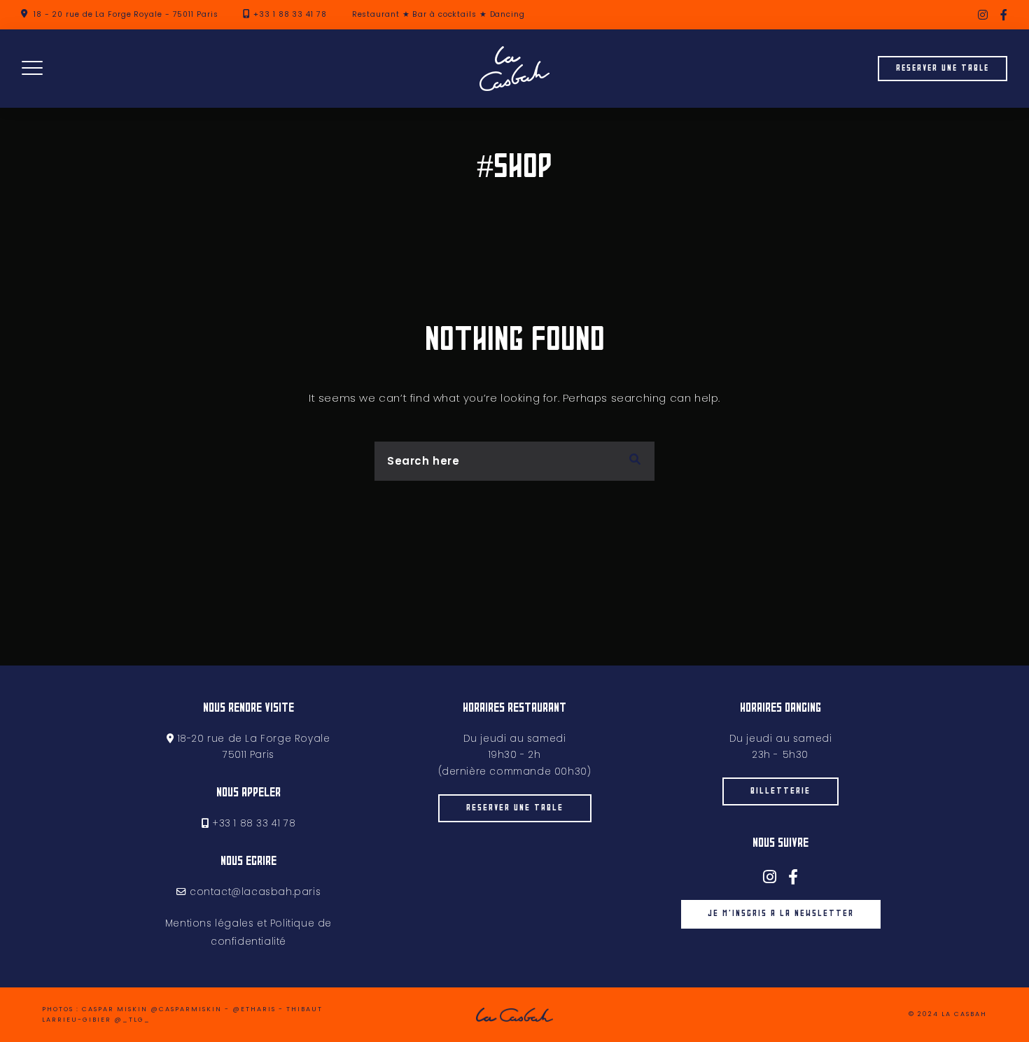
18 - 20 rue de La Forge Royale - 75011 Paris (126, 14)
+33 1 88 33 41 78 (289, 14)
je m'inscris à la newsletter (781, 913)
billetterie (780, 791)
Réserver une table (942, 68)
